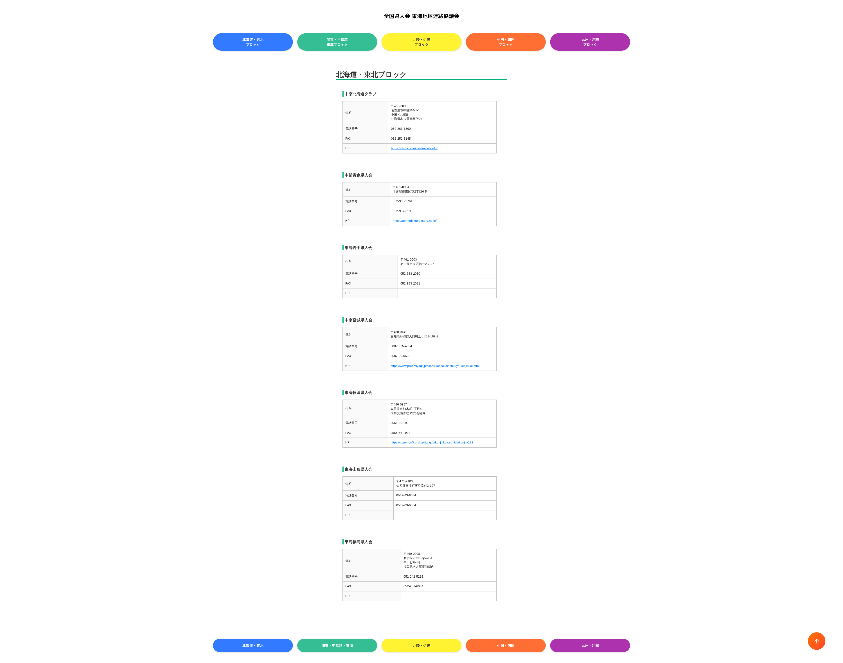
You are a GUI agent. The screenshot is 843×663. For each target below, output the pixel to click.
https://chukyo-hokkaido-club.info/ (414, 148)
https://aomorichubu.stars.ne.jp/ (415, 220)
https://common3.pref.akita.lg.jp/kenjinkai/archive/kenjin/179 (432, 442)
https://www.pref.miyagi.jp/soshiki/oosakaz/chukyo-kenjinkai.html (435, 366)
